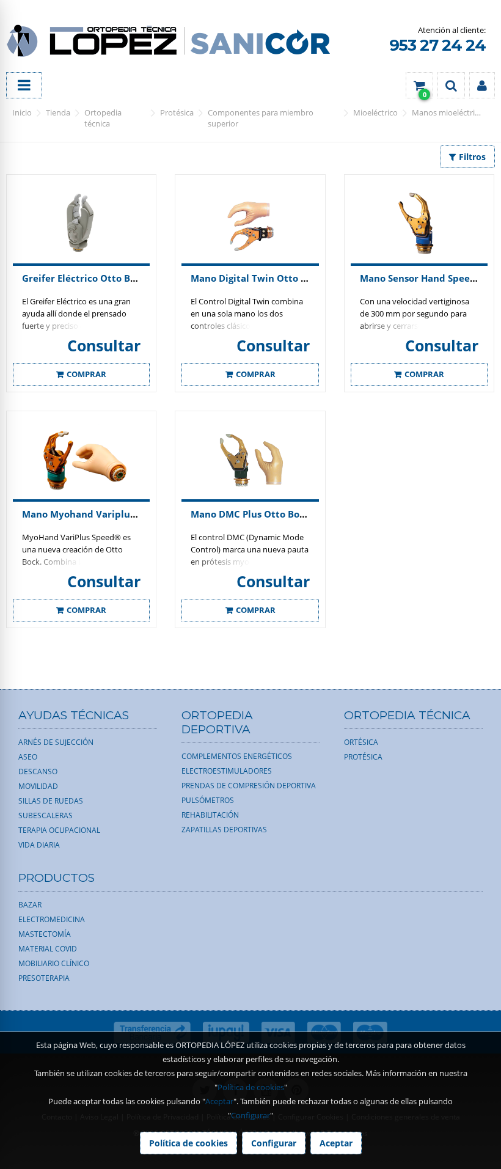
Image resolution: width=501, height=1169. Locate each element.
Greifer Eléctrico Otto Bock (84, 278)
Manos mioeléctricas (449, 112)
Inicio (22, 112)
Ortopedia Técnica (103, 118)
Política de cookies (251, 1087)
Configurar (250, 1115)
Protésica (177, 112)
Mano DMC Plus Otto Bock (250, 514)
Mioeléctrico (375, 112)
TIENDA (58, 112)
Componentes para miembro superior (260, 118)
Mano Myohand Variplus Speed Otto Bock (117, 514)
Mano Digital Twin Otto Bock (257, 278)
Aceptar (219, 1101)
